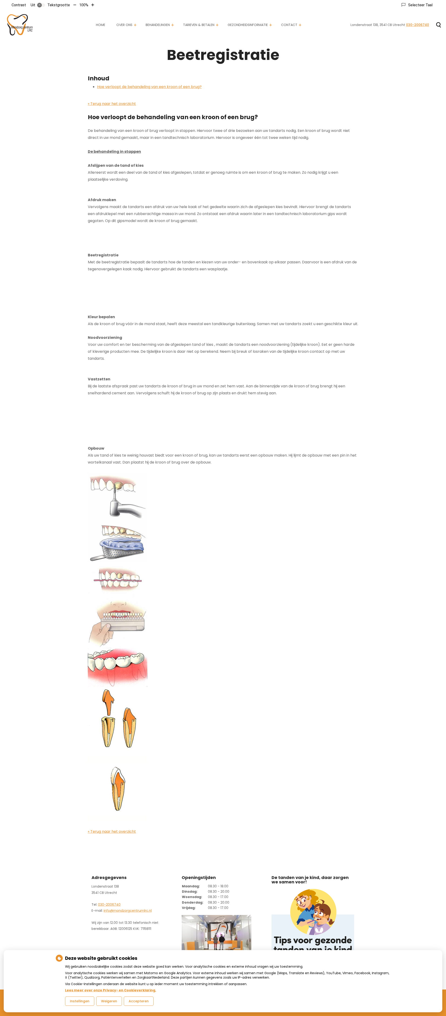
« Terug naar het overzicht (112, 103)
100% (83, 5)
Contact (289, 25)
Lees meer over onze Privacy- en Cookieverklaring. (110, 990)
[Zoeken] (438, 25)
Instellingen (79, 1001)
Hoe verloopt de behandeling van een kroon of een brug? (149, 86)
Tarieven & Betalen (198, 25)
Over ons (124, 25)
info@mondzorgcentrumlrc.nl (128, 910)
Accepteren (139, 1001)
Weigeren (109, 1001)
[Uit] (41, 5)
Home (100, 25)
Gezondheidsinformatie (248, 25)
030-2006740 (109, 904)
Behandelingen (158, 25)
